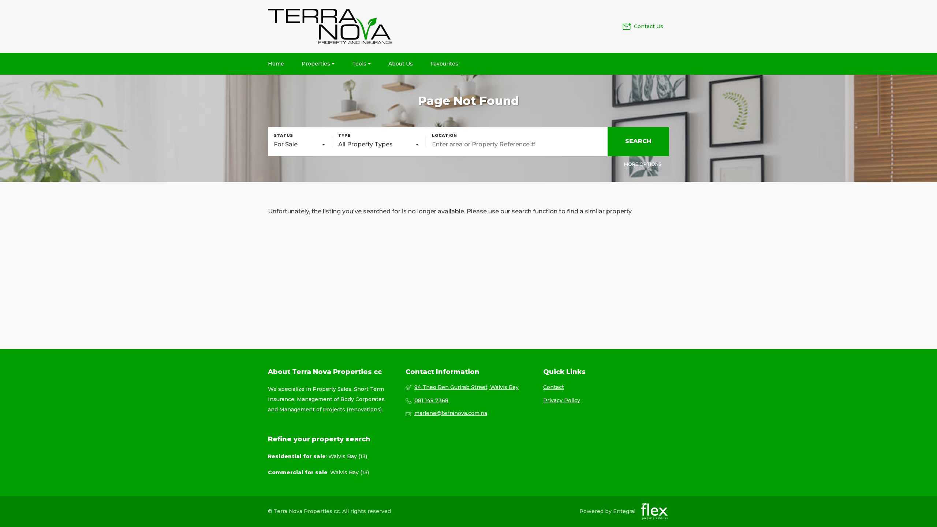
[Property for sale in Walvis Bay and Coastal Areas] (330, 26)
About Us (400, 63)
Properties (317, 63)
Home (276, 63)
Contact (553, 387)
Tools (360, 63)
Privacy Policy (561, 400)
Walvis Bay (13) (347, 456)
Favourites (444, 63)
